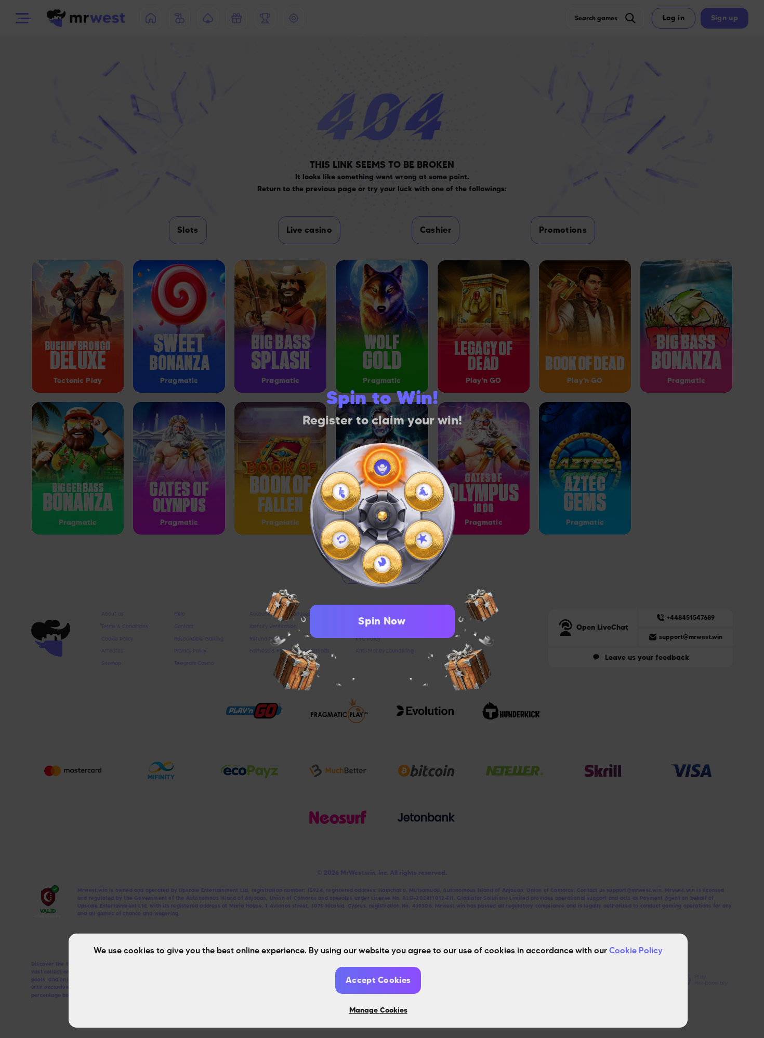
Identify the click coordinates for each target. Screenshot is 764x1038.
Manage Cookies (378, 1010)
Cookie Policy (636, 950)
